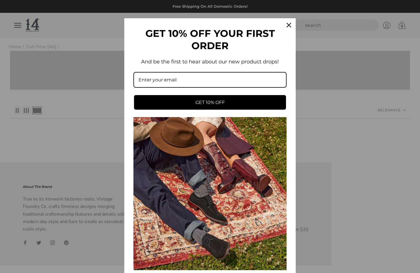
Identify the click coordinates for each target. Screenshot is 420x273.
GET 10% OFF (210, 102)
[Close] (289, 25)
